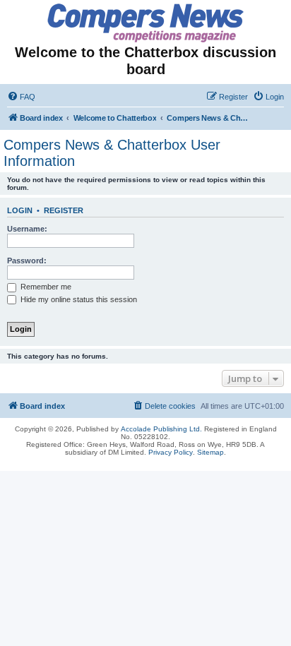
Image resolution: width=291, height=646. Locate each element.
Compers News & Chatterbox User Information (112, 153)
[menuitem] (21, 96)
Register (63, 210)
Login (19, 210)
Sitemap (210, 452)
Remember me (44, 286)
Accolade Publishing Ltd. (161, 429)
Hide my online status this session (77, 299)
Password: (27, 260)
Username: (27, 229)
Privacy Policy (170, 452)
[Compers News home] (145, 23)
